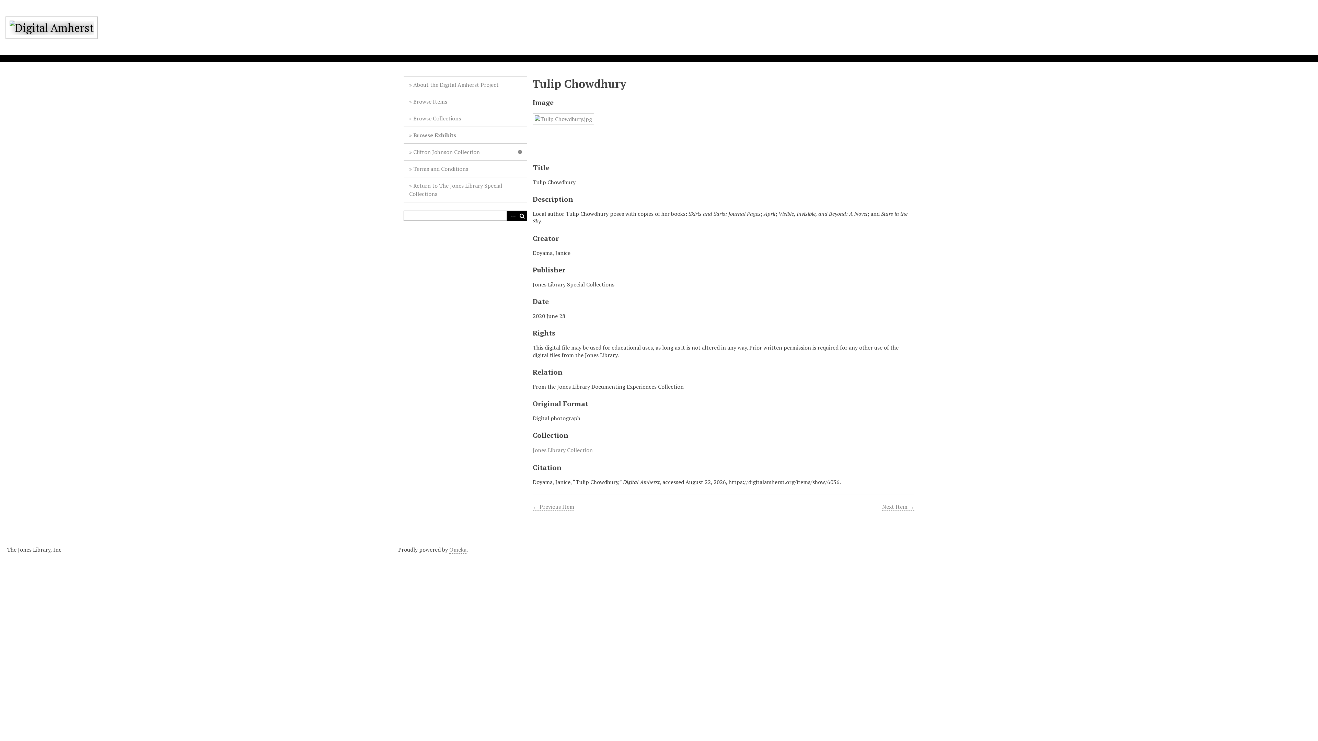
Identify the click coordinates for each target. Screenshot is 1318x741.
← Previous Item (553, 506)
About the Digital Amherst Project (456, 85)
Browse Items (430, 101)
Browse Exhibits (434, 135)
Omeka (457, 549)
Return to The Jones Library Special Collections (455, 190)
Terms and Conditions (440, 169)
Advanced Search (512, 216)
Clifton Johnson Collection (446, 152)
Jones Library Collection (563, 450)
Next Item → (898, 506)
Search (522, 216)
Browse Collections (437, 118)
